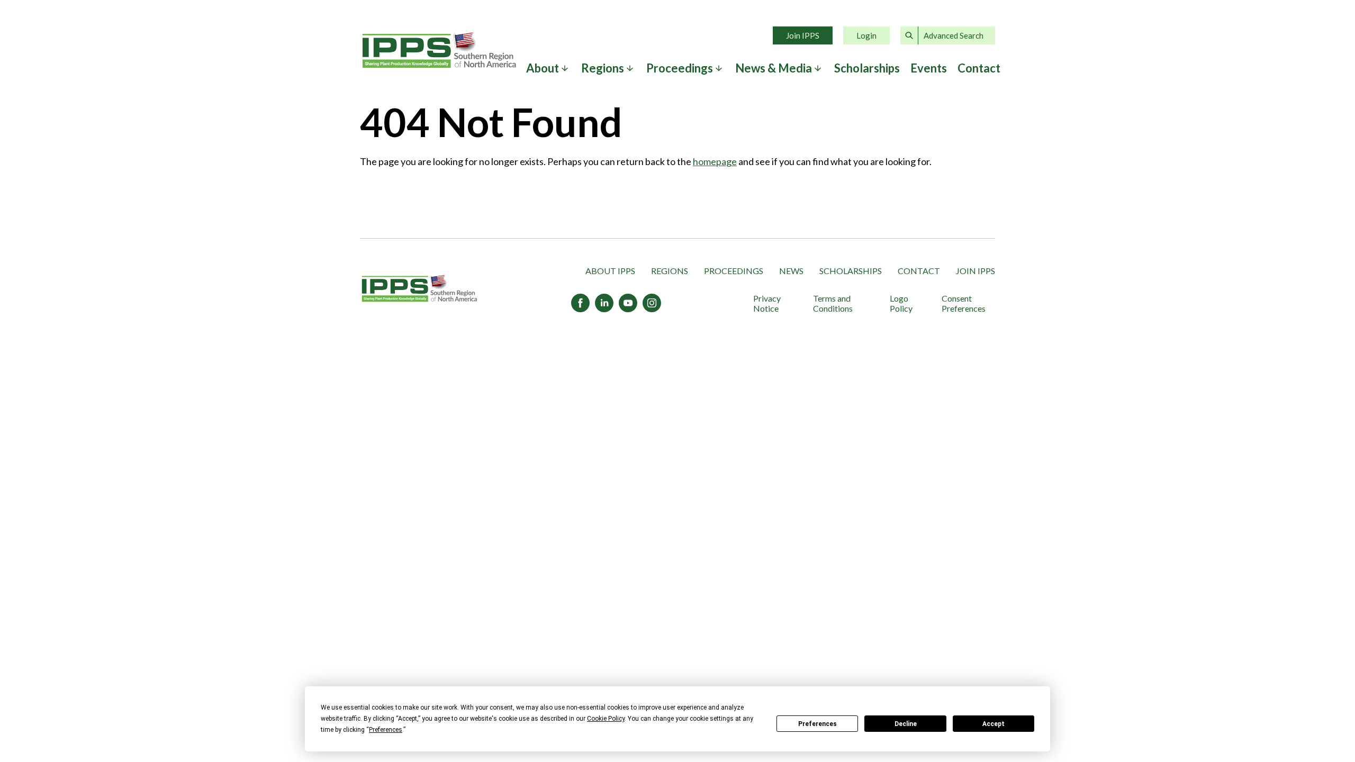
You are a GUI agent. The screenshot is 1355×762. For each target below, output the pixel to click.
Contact (978, 68)
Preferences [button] (385, 729)
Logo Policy (901, 303)
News (791, 271)
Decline (906, 724)
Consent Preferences (964, 303)
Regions (669, 271)
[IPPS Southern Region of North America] (419, 289)
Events (928, 68)
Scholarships (867, 68)
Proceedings (733, 271)
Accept (993, 724)
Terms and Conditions (833, 303)
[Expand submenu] (565, 68)
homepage (715, 161)
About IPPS (610, 271)
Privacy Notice (767, 303)
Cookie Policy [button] (606, 718)
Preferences (817, 724)
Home (439, 50)
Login (866, 35)
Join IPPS (802, 35)
